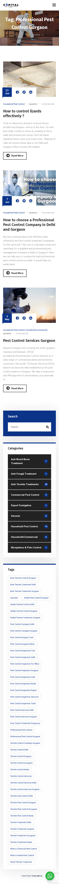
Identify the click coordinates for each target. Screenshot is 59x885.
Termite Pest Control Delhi (21, 796)
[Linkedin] (30, 92)
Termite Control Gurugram (21, 763)
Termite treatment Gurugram (23, 836)
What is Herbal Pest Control (22, 855)
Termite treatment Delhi (20, 822)
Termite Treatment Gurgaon (22, 829)
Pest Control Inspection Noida (23, 684)
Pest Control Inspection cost (22, 651)
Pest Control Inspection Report (23, 690)
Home (17, 34)
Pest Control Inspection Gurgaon (24, 670)
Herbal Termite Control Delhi (22, 604)
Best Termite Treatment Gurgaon (24, 591)
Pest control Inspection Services (24, 697)
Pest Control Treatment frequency (25, 723)
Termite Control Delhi (19, 750)
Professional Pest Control (21, 730)
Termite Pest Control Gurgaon (23, 803)
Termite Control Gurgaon (20, 756)
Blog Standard (32, 34)
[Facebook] (17, 92)
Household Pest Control (14, 104)
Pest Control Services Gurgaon (29, 340)
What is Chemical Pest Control (23, 849)
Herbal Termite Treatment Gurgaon (25, 618)
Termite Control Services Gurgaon (24, 789)
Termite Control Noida (19, 769)
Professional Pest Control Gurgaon (25, 736)
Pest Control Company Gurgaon (23, 631)
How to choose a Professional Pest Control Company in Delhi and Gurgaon (29, 225)
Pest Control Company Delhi (22, 624)
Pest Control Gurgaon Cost (21, 637)
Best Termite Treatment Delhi (23, 585)
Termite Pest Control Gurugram (23, 809)
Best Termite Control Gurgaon (23, 578)
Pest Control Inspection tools (23, 703)
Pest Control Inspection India (22, 677)
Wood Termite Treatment (21, 862)
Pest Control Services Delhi (22, 710)
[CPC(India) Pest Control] (11, 5)
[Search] (47, 426)
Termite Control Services (21, 776)
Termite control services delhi (23, 783)
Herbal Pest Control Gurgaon (36, 598)
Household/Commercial (36, 330)
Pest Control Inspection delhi (22, 657)
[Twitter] (24, 92)
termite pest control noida (22, 816)
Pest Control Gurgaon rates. (22, 644)
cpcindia (14, 598)
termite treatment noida (21, 842)
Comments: (48, 104)
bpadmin (33, 104)
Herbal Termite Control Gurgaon (23, 611)
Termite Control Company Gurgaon (25, 743)
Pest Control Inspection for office (24, 664)
